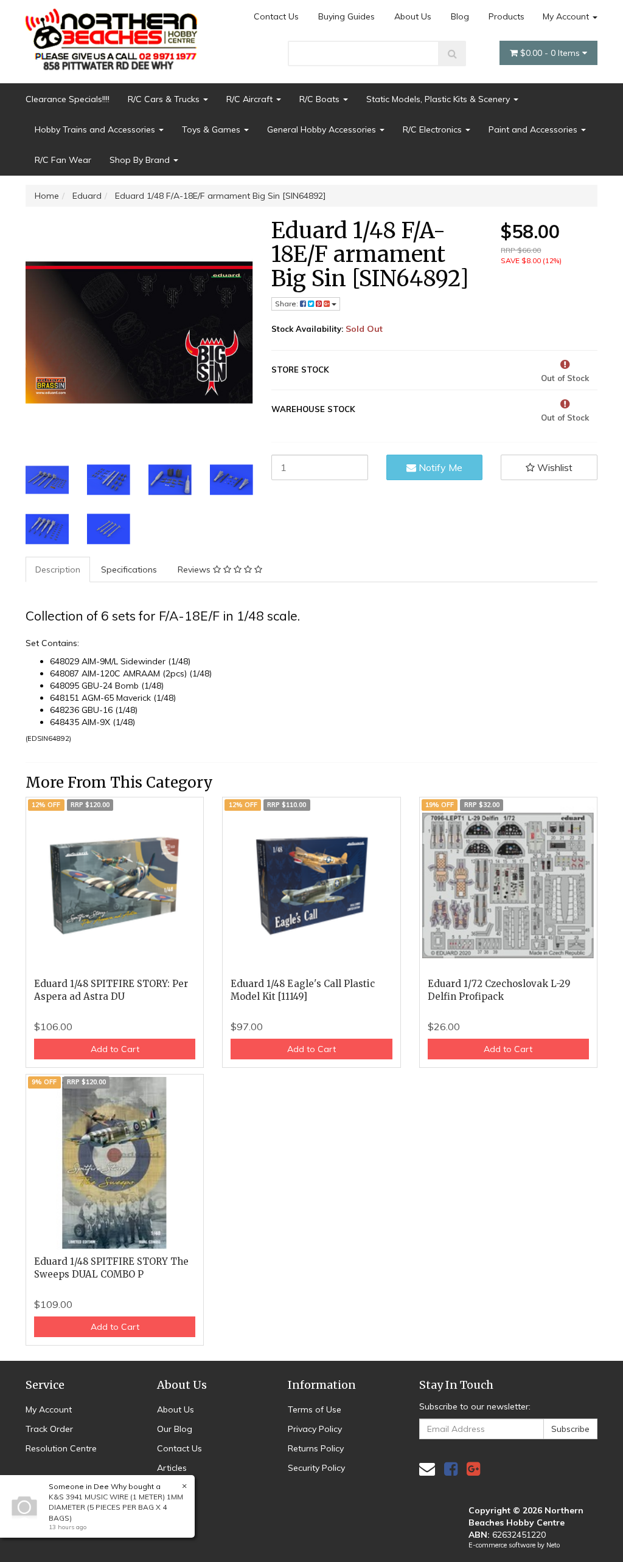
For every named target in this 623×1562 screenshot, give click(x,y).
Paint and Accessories (534, 129)
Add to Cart (115, 1049)
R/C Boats (320, 99)
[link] (451, 1469)
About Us (412, 16)
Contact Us (276, 16)
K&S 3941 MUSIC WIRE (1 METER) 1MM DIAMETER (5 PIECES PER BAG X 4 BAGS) (116, 1507)
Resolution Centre (61, 1448)
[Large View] (47, 479)
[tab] (58, 569)
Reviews (195, 569)
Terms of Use (314, 1409)
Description (57, 569)
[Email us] (427, 1469)
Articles (172, 1467)
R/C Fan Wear (63, 159)
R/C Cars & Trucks (165, 99)
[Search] (452, 53)
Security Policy (316, 1467)
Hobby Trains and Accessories (96, 129)
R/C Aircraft (250, 99)
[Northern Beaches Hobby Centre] (115, 34)
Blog (460, 16)
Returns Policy (316, 1448)
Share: (287, 303)
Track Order (49, 1428)
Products (506, 16)
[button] (549, 467)
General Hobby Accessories (322, 129)
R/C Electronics (433, 129)
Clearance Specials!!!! (68, 99)
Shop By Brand (141, 159)
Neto (553, 1545)
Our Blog (174, 1428)
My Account (567, 16)
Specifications (129, 569)
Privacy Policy (315, 1428)
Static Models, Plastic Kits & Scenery (439, 99)
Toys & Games (212, 129)
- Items (551, 52)
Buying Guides (346, 16)
